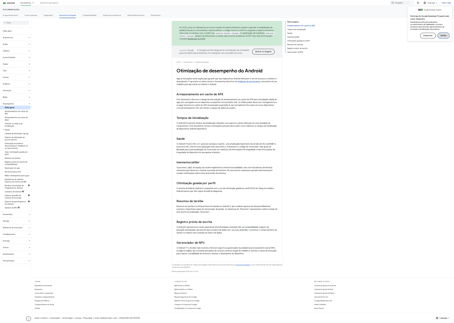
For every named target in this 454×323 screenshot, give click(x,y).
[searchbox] (16, 23)
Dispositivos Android (112, 15)
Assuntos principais (67, 15)
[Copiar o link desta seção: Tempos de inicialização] (211, 118)
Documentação (11, 10)
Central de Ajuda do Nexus (324, 293)
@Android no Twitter (182, 285)
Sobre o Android (41, 318)
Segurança (48, 15)
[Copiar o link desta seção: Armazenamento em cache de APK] (225, 94)
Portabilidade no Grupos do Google (187, 308)
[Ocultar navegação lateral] (28, 318)
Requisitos (38, 289)
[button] (14, 37)
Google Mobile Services (323, 301)
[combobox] (402, 3)
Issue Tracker (319, 308)
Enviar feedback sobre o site (106, 318)
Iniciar (444, 35)
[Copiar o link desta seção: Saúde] (187, 139)
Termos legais (67, 318)
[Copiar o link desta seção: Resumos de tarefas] (205, 201)
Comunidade (55, 318)
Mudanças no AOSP (196, 39)
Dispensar (428, 35)
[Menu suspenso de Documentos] (34, 3)
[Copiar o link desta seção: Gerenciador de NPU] (207, 243)
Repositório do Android (43, 285)
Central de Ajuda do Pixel (323, 289)
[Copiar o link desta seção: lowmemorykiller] (202, 162)
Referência (155, 15)
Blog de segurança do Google (185, 297)
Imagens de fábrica (42, 301)
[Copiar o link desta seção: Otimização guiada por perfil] (217, 183)
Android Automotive (135, 15)
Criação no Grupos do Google (185, 304)
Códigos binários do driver (44, 304)
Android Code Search (49, 3)
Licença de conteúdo (242, 265)
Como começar (31, 15)
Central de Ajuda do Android (325, 285)
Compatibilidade (89, 15)
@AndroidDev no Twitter (183, 289)
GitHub (37, 308)
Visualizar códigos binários (44, 297)
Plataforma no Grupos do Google (186, 301)
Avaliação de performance (249, 81)
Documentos (25, 3)
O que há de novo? (10, 15)
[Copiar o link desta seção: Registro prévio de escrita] (214, 222)
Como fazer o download (44, 293)
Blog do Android (180, 293)
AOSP (179, 62)
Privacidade (87, 318)
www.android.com (321, 297)
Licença (78, 318)
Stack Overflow (320, 304)
